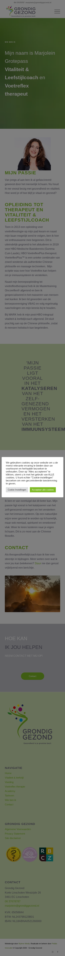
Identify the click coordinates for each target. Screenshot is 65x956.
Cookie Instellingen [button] (17, 490)
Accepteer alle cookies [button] (43, 490)
